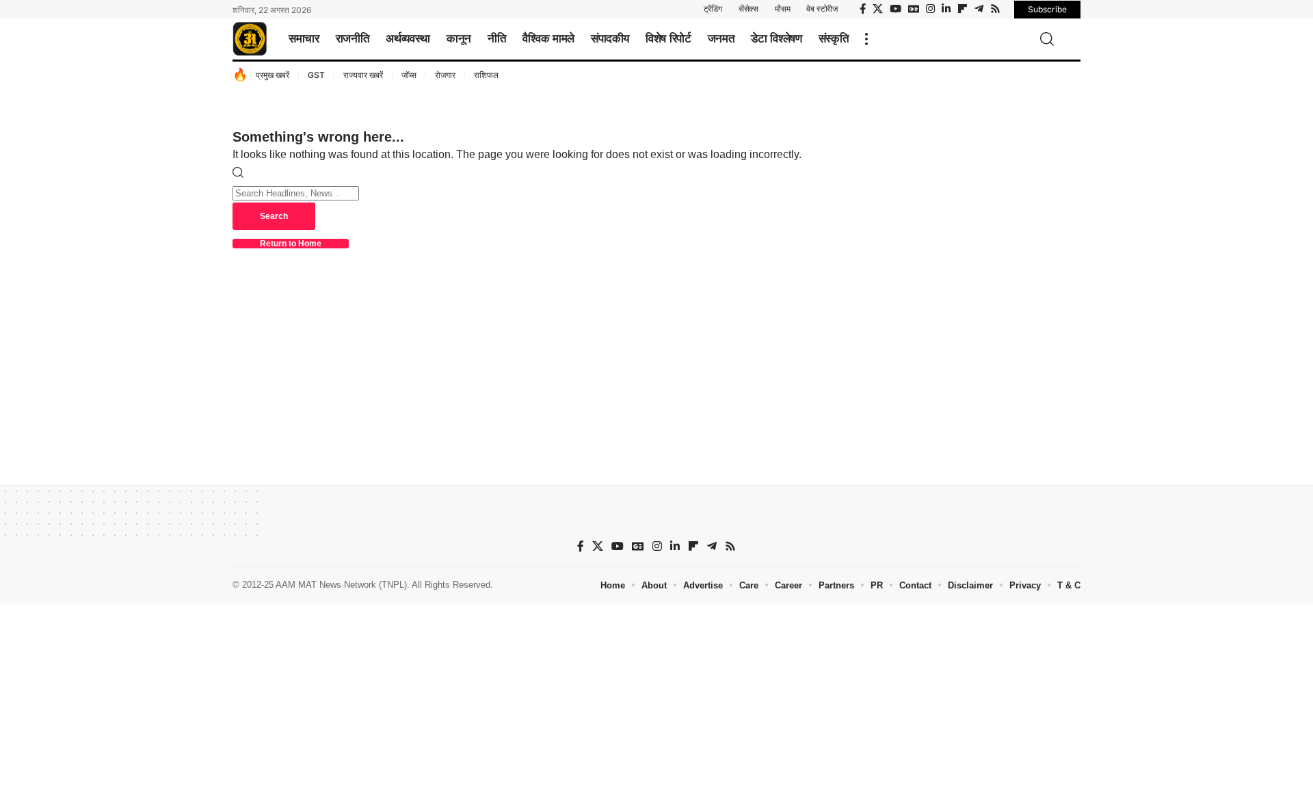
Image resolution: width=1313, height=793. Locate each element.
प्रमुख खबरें (272, 75)
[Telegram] (979, 9)
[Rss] (995, 9)
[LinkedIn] (946, 9)
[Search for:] (296, 192)
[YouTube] (895, 9)
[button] (866, 39)
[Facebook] (862, 9)
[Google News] (914, 9)
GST (316, 75)
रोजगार (445, 75)
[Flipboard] (962, 9)
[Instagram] (930, 9)
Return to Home (290, 243)
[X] (877, 9)
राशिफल (486, 75)
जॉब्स (408, 75)
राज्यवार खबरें (363, 75)
